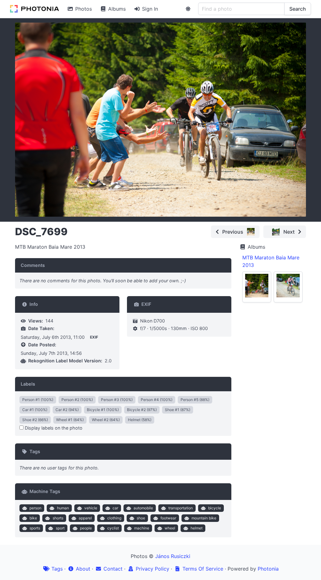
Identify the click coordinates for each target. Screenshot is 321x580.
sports (34, 528)
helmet (197, 528)
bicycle (214, 508)
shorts (58, 518)
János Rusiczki (172, 556)
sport (60, 528)
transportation (180, 508)
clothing (114, 518)
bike (33, 518)
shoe (141, 518)
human (63, 508)
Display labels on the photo (53, 428)
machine (141, 528)
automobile (143, 508)
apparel (85, 518)
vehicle (90, 508)
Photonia (268, 569)
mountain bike (204, 518)
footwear (168, 518)
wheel (170, 528)
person (35, 508)
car (115, 508)
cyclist (113, 528)
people (86, 528)
